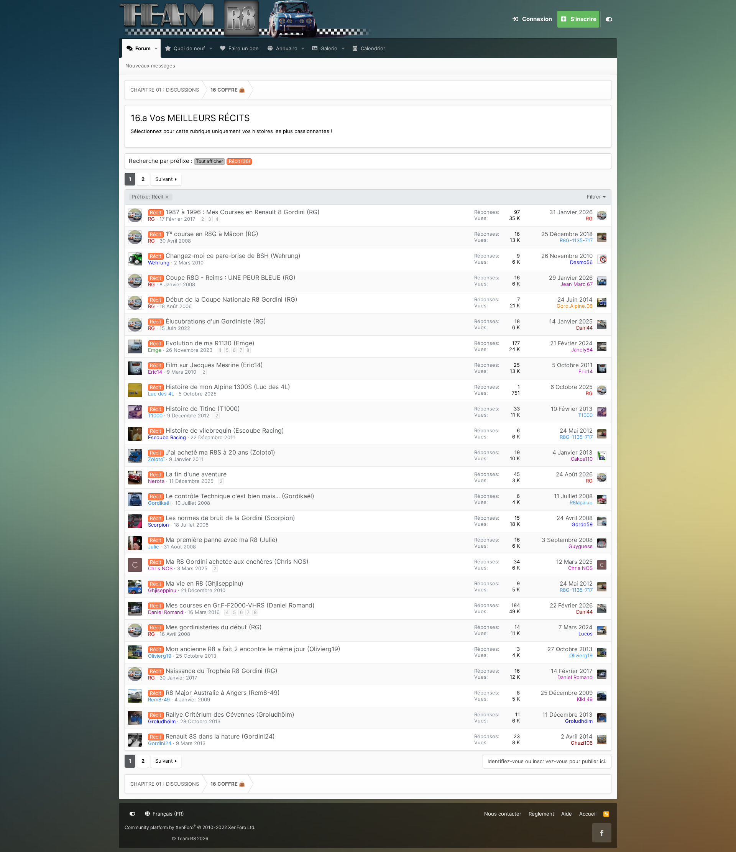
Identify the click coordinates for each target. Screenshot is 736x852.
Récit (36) (239, 161)
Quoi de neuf (189, 48)
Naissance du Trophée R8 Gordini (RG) (222, 671)
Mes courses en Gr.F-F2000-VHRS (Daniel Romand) (240, 605)
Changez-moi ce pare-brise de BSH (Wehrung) (233, 255)
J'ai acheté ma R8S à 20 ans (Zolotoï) (220, 452)
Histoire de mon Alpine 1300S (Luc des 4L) (228, 387)
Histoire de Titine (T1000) (203, 408)
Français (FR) (167, 814)
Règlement (541, 814)
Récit (148, 197)
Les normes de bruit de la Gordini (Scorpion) (230, 518)
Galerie (328, 48)
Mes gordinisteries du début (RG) (214, 627)
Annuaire (286, 48)
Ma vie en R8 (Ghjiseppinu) (204, 583)
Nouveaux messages (150, 65)
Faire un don (243, 48)
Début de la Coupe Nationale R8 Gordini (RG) (231, 299)
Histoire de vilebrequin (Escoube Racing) (225, 430)
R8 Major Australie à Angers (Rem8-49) (223, 692)
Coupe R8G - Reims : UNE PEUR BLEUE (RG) (231, 277)
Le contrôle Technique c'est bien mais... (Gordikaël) (240, 496)
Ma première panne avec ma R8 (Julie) (222, 539)
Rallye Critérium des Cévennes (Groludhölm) (230, 714)
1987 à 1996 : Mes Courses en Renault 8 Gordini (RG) (243, 212)
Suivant (164, 179)
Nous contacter (502, 814)
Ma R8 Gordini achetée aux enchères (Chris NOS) (237, 561)
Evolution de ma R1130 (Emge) (210, 343)
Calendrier (373, 48)
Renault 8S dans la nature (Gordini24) (220, 736)
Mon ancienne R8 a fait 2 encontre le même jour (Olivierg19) (253, 649)
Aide (566, 814)
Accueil (587, 814)
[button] (156, 48)
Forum (143, 48)
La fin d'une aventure (196, 474)
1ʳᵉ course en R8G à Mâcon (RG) (212, 234)
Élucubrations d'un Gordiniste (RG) (216, 321)
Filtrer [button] (594, 197)
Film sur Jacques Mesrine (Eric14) (214, 365)
